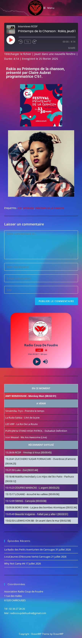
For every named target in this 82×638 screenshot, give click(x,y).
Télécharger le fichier (17, 54)
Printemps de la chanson (49, 208)
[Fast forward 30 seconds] (34, 42)
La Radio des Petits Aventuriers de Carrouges (29, 549)
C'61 (20, 208)
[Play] (37, 362)
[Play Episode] (10, 40)
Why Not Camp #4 (14, 563)
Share (71, 48)
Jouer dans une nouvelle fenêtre (55, 54)
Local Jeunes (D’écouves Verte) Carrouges (27, 556)
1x (27, 41)
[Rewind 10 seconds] (20, 42)
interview (28, 208)
